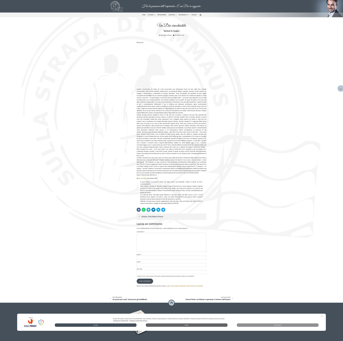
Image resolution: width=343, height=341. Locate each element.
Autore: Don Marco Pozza (152, 214)
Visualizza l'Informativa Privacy (138, 320)
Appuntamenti (161, 13)
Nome (139, 252)
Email (139, 260)
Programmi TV (183, 13)
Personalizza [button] (277, 325)
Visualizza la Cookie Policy (120, 320)
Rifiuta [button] (186, 325)
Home (144, 13)
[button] (200, 12)
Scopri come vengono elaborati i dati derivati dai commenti (184, 284)
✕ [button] (321, 316)
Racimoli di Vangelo (171, 29)
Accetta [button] (95, 325)
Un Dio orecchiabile (171, 23)
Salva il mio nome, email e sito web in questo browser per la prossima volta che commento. (166, 274)
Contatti (194, 13)
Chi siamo (151, 13)
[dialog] (171, 322)
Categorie (171, 13)
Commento (141, 229)
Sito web (139, 267)
